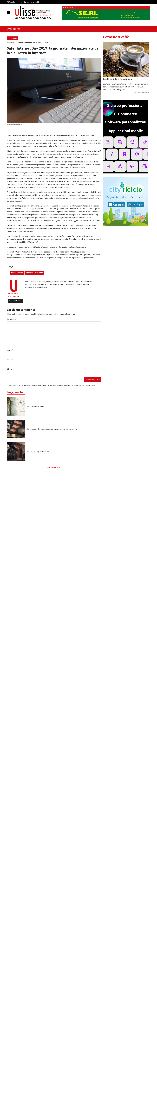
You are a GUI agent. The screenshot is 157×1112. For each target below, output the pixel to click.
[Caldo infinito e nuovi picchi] (126, 59)
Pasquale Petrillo (142, 93)
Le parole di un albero (36, 406)
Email (10, 359)
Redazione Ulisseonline (23, 42)
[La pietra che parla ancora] (16, 451)
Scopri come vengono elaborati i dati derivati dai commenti (72, 385)
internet (29, 272)
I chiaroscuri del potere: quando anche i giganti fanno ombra (52, 429)
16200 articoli (14, 300)
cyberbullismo (17, 272)
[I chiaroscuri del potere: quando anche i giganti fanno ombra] (16, 429)
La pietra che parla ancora (38, 451)
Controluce (12, 38)
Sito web (10, 369)
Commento (12, 319)
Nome (10, 350)
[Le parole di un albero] (16, 406)
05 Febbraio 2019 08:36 (40, 43)
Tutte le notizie (53, 467)
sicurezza (39, 272)
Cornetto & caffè (116, 37)
